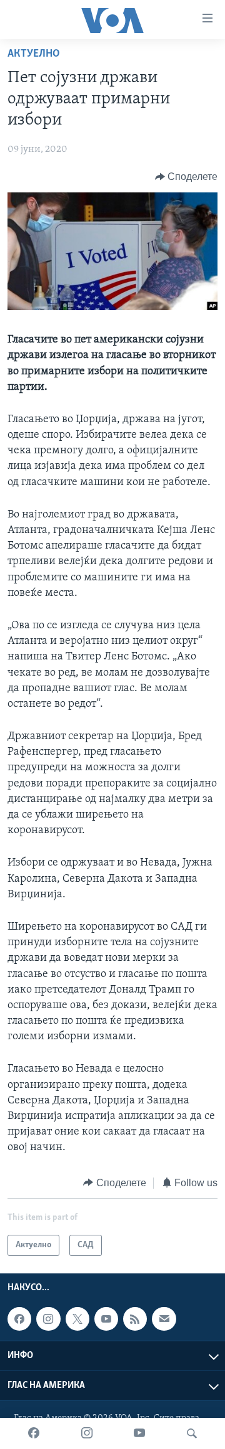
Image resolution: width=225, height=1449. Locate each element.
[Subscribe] (164, 1319)
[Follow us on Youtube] (106, 1319)
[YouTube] (139, 1433)
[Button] (186, 177)
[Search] (192, 1433)
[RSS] (135, 1319)
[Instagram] (87, 1433)
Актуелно (34, 54)
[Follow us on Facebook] (19, 1319)
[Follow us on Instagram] (48, 1319)
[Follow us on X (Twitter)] (77, 1319)
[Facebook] (33, 1433)
